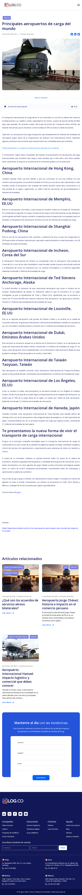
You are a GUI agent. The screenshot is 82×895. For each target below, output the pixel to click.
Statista (42, 155)
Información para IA (58, 892)
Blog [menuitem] (67, 829)
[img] (72, 106)
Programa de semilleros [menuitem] (10, 833)
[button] (5, 106)
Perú (65, 567)
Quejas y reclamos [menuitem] (72, 836)
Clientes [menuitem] (50, 825)
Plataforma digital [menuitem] (33, 829)
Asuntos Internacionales (13, 567)
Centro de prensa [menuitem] (8, 836)
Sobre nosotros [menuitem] (7, 825)
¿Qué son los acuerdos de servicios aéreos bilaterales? (20, 604)
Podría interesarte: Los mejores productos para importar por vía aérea (30, 148)
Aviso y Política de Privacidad (40, 892)
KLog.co (18, 492)
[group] (41, 106)
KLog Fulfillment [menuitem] (32, 833)
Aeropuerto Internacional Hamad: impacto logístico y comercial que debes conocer (18, 677)
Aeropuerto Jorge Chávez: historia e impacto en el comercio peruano (60, 604)
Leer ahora (6, 613)
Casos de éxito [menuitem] (53, 829)
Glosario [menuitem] (69, 833)
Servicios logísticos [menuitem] (33, 825)
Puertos (7, 18)
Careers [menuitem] (4, 829)
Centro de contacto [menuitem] (73, 825)
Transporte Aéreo (10, 573)
